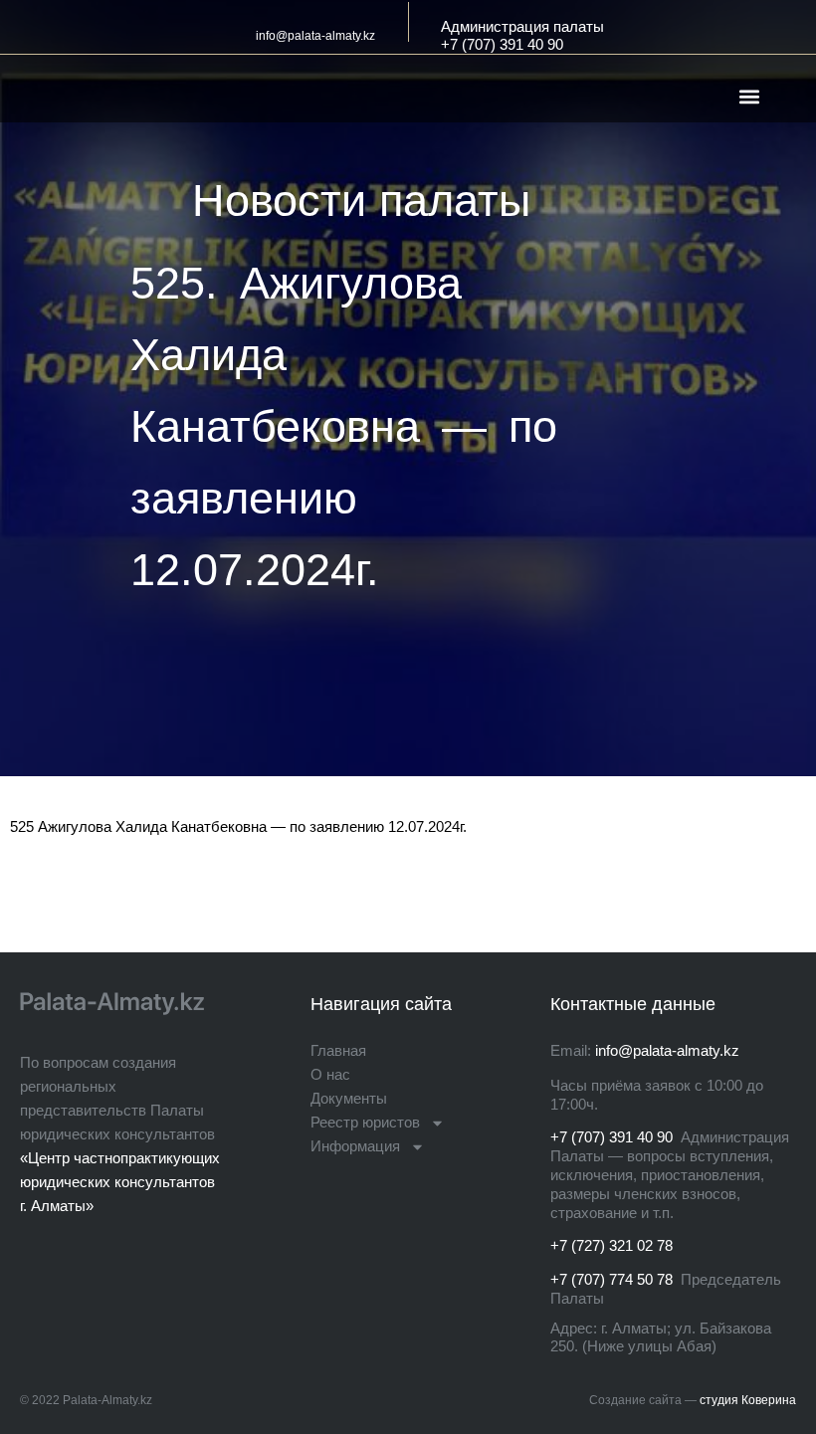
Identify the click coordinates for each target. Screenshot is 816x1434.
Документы (348, 1098)
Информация (355, 1145)
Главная (338, 1050)
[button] (748, 96)
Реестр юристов (365, 1122)
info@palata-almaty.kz (315, 36)
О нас (330, 1074)
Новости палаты (361, 200)
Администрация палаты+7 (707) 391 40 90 (522, 35)
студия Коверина (748, 1400)
